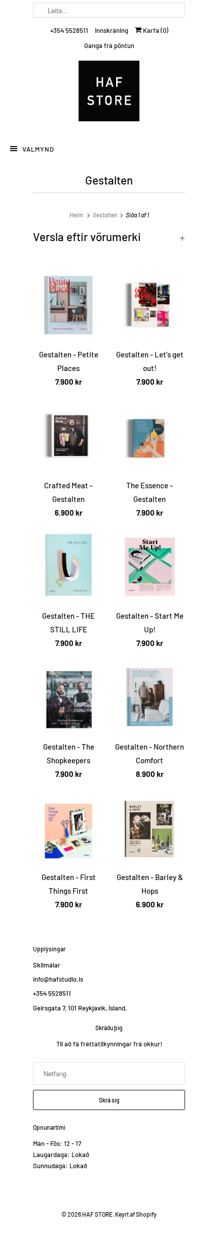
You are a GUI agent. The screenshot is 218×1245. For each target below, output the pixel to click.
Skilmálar (46, 965)
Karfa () (154, 30)
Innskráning (111, 30)
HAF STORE (97, 1214)
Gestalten (109, 180)
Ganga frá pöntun (109, 45)
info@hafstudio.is (58, 979)
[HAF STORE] (109, 93)
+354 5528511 (69, 30)
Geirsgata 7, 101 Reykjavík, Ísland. (80, 1008)
